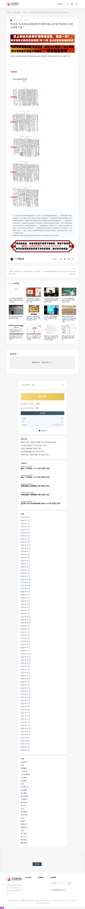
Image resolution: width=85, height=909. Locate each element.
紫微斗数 (24, 827)
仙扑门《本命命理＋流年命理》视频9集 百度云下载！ (33, 337)
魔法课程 (24, 843)
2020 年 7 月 (25, 744)
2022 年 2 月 (25, 685)
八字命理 (24, 12)
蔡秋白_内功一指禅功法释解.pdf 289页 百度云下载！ (39, 442)
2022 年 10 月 (26, 660)
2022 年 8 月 (25, 666)
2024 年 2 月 (25, 610)
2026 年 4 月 (25, 529)
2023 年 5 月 (25, 638)
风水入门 (24, 836)
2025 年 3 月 (25, 570)
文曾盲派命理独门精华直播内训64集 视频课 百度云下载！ (51, 300)
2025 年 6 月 (25, 561)
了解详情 (47, 864)
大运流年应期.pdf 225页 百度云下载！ (34, 445)
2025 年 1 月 (25, 576)
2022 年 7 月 (25, 669)
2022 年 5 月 (25, 675)
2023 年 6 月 (25, 635)
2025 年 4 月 (25, 567)
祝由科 (23, 821)
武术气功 (24, 815)
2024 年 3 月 (25, 607)
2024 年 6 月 (25, 598)
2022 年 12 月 (26, 654)
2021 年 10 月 (26, 697)
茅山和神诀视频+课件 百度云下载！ (33, 451)
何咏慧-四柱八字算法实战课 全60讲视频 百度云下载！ (33, 300)
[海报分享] (73, 259)
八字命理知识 (25, 774)
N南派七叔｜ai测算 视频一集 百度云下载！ (35, 455)
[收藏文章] (60, 259)
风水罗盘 (24, 840)
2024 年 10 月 (26, 585)
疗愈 (22, 818)
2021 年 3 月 (25, 719)
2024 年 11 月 (26, 582)
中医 (22, 765)
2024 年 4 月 (25, 604)
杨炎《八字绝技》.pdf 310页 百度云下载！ (35, 468)
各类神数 (24, 790)
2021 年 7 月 (25, 707)
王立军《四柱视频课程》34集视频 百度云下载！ (51, 318)
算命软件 (24, 824)
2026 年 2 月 (25, 536)
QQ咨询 (43, 431)
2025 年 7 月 (25, 557)
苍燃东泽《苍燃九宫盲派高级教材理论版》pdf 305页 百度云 (51, 337)
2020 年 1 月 (25, 750)
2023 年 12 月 (26, 616)
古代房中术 (25, 787)
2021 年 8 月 (25, 703)
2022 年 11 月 (26, 657)
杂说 (22, 809)
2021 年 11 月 (26, 694)
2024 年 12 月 (26, 579)
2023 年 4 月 (25, 641)
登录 (50, 362)
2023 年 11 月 (26, 620)
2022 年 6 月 (25, 672)
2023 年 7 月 (25, 632)
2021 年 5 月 (25, 713)
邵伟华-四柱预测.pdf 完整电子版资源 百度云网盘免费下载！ (24, 273)
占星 (22, 784)
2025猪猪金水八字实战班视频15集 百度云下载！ (15, 337)
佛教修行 (24, 768)
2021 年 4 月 (25, 716)
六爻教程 (24, 781)
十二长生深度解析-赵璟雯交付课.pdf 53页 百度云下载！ (68, 300)
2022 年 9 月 (25, 663)
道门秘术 (24, 833)
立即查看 (37, 864)
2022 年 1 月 (25, 688)
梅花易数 (24, 812)
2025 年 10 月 (26, 548)
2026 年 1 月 (25, 539)
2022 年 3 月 (25, 682)
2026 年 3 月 (25, 533)
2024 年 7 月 (25, 595)
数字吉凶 (24, 802)
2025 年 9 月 (25, 551)
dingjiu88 (24, 466)
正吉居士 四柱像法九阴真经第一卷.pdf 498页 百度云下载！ (33, 318)
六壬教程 (24, 777)
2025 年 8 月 (25, 554)
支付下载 (42, 413)
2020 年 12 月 (26, 728)
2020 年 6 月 (25, 747)
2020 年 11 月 (26, 731)
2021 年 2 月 (25, 722)
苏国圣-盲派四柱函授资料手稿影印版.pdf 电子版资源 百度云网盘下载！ (39, 235)
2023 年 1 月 (25, 651)
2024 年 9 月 (25, 589)
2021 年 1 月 (25, 725)
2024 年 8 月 (25, 592)
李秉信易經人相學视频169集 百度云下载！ (35, 486)
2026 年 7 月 (25, 520)
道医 (22, 830)
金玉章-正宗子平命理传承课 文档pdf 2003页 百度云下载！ (41, 503)
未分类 (23, 805)
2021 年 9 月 (25, 700)
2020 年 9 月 (25, 738)
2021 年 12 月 (26, 691)
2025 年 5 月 (25, 564)
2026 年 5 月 (25, 526)
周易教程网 (16, 12)
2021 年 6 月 (25, 710)
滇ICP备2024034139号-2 (60, 900)
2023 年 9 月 (25, 626)
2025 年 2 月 (25, 573)
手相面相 (24, 799)
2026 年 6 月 (25, 523)
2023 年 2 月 (25, 648)
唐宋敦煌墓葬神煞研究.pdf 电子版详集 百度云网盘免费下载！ (60, 273)
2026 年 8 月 (25, 517)
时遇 (16, 259)
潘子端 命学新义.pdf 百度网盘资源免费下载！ (68, 337)
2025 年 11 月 (26, 545)
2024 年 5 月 (25, 601)
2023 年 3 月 (25, 644)
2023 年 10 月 (26, 623)
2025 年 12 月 (26, 542)
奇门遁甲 (24, 793)
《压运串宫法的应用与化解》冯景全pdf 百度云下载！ (16, 300)
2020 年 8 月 (25, 741)
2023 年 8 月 (25, 629)
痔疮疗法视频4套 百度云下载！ (31, 448)
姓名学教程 (25, 796)
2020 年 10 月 (26, 734)
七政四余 (24, 762)
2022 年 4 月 (25, 679)
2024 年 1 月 (25, 613)
